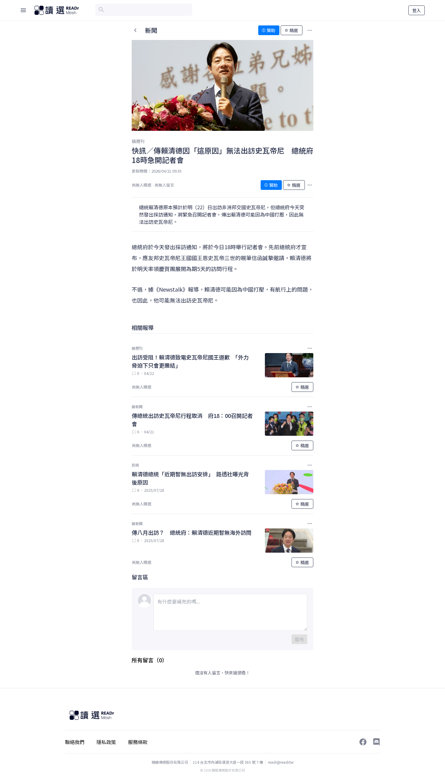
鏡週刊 (138, 141)
